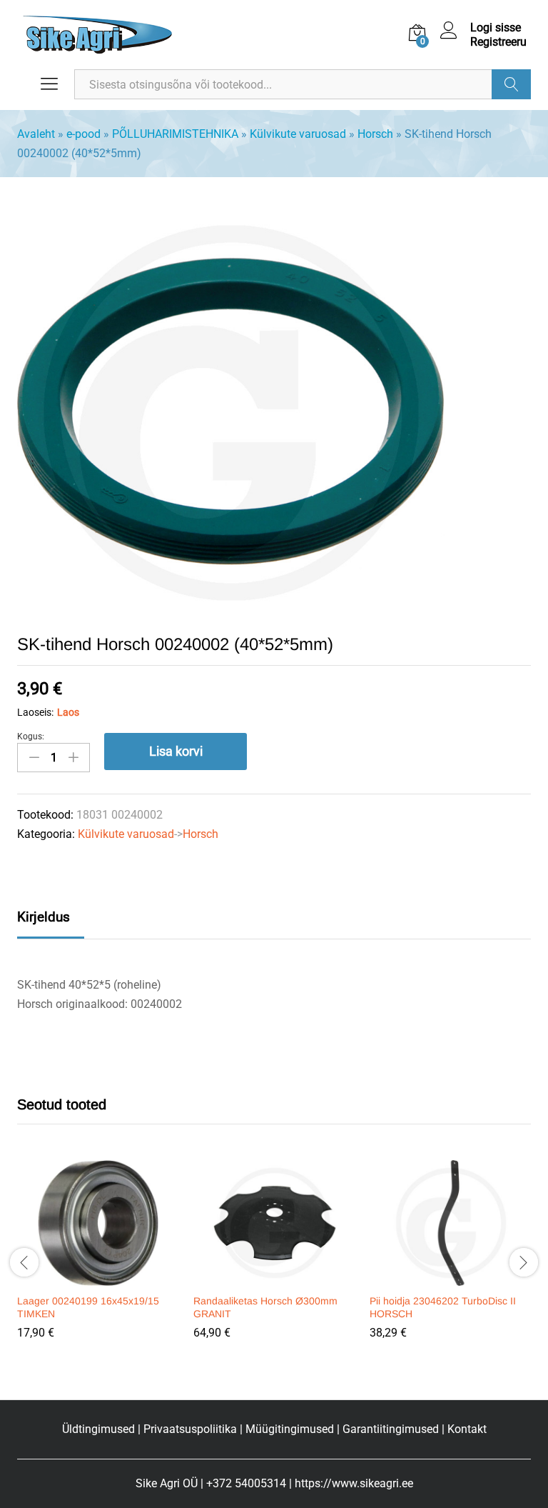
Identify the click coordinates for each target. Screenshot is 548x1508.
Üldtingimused (98, 1429)
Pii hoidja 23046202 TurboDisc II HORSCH (443, 1307)
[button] (96, 1277)
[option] (98, 1260)
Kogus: (30, 736)
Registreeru (498, 42)
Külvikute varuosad (298, 134)
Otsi (511, 84)
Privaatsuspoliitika (190, 1429)
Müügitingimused (289, 1429)
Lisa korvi (176, 751)
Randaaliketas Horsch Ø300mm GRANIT (265, 1307)
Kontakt (467, 1429)
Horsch (375, 134)
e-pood (83, 134)
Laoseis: (35, 712)
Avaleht (36, 134)
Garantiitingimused (390, 1429)
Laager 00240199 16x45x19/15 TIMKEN (88, 1307)
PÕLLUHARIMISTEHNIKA (175, 134)
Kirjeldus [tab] (43, 917)
